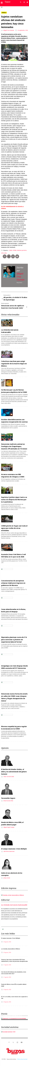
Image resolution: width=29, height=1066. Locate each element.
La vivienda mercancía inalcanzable (14, 905)
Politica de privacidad (22, 1059)
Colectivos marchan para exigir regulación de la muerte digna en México (14, 363)
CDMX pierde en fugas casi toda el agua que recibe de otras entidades (14, 528)
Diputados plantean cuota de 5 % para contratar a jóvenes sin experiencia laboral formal (14, 639)
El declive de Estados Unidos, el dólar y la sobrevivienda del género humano (14, 771)
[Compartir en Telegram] (17, 256)
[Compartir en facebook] (5, 256)
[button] (3, 7)
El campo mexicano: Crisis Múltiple (14, 849)
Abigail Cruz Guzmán (8, 30)
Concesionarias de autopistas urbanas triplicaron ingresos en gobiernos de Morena (13, 583)
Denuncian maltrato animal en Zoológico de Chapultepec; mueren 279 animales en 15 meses (14, 446)
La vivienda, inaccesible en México (10, 949)
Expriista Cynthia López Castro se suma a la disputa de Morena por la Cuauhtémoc (14, 499)
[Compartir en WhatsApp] (13, 256)
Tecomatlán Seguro (8, 798)
